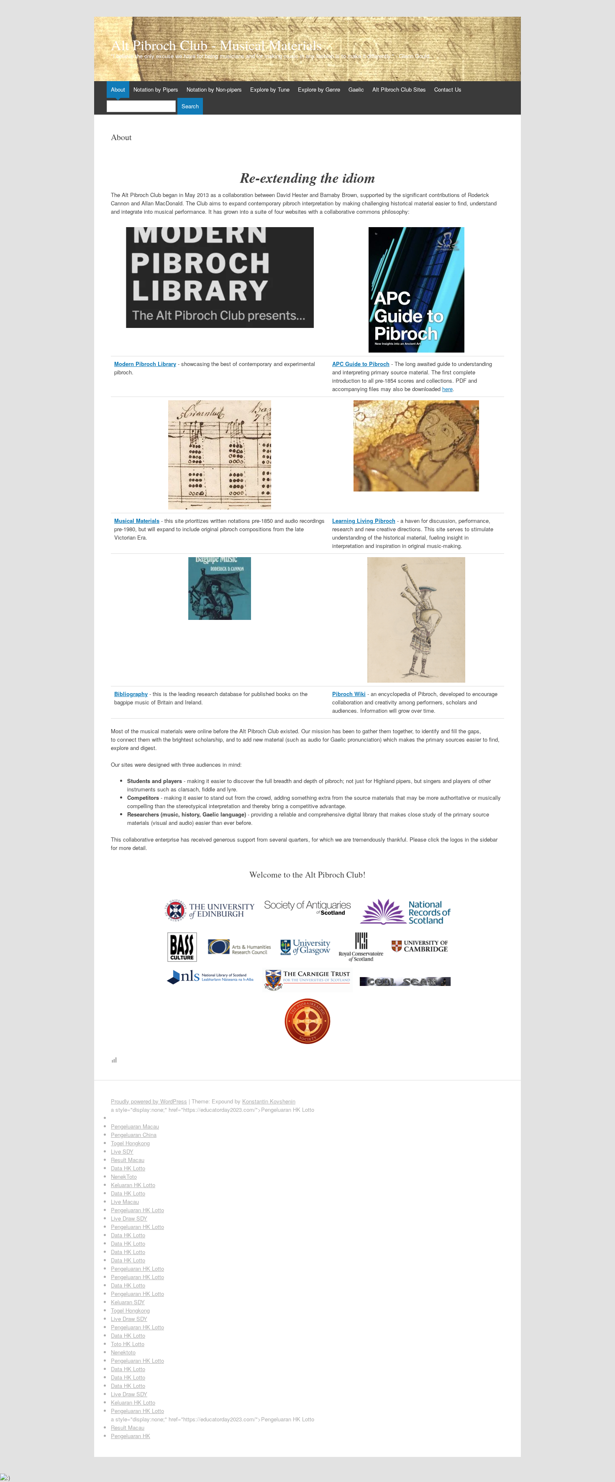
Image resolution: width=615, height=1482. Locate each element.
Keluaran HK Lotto (133, 1185)
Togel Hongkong (130, 1143)
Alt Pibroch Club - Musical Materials (216, 45)
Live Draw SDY (129, 1218)
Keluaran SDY (128, 1302)
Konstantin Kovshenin (268, 1101)
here (447, 389)
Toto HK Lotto (127, 1344)
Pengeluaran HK (130, 1436)
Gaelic (356, 89)
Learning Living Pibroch (363, 521)
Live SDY (122, 1151)
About (118, 89)
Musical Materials (136, 521)
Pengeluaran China (133, 1135)
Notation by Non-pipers (214, 89)
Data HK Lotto (128, 1168)
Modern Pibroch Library (145, 364)
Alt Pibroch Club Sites (399, 89)
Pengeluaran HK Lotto (137, 1210)
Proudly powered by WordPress (149, 1101)
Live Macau (125, 1202)
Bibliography (131, 694)
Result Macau (127, 1160)
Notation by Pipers (155, 89)
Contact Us (447, 89)
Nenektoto (123, 1352)
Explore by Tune (270, 89)
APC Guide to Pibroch (361, 364)
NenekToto (124, 1176)
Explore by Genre (319, 89)
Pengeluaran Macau (135, 1126)
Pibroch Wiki (349, 694)
